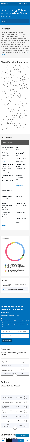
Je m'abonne (7, 340)
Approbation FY (7, 190)
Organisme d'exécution (19, 176)
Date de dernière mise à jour (21, 219)
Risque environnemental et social (8, 205)
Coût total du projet (8, 176)
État (17, 147)
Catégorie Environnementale (21, 197)
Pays (3, 159)
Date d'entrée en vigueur (21, 165)
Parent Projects (20, 212)
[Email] (3, 440)
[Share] (15, 440)
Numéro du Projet (7, 147)
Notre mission (4, 3)
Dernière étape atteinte (6, 213)
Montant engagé (7, 196)
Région (18, 183)
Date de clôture (20, 203)
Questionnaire (22, 435)
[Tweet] (9, 440)
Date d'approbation (8, 164)
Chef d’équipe (6, 153)
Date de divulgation (22, 159)
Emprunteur (20, 153)
